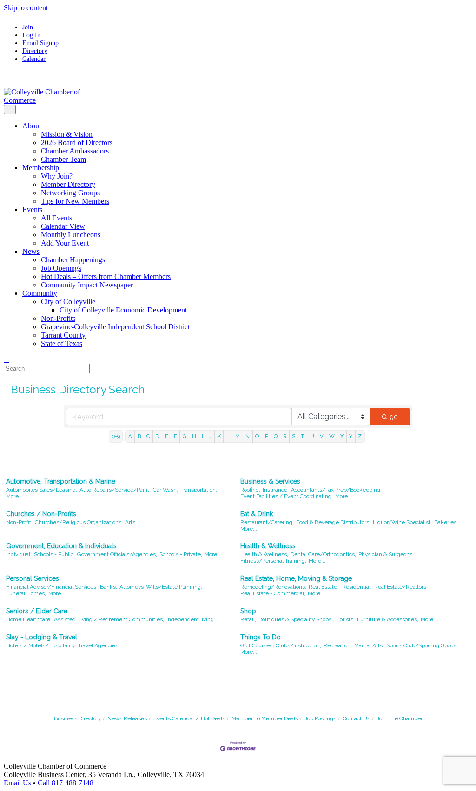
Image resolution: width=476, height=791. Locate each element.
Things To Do (260, 637)
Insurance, (276, 489)
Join (27, 27)
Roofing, (250, 489)
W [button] (332, 436)
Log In (31, 35)
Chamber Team (63, 159)
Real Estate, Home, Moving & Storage (296, 578)
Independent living (190, 619)
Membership (40, 168)
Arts (130, 522)
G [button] (184, 436)
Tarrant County (63, 335)
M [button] (237, 436)
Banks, (108, 587)
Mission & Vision (67, 134)
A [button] (130, 436)
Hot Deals (213, 718)
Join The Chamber (400, 718)
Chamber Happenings (73, 260)
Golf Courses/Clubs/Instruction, (280, 645)
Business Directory (77, 718)
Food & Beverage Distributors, (333, 522)
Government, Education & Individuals (61, 546)
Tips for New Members (75, 201)
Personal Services (32, 578)
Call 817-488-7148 (65, 783)
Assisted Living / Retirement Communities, (109, 619)
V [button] (322, 436)
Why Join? (57, 176)
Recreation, (338, 645)
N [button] (247, 436)
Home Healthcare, (29, 619)
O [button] (257, 436)
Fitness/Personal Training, (273, 561)
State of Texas (61, 343)
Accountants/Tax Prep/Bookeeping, (336, 489)
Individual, (19, 554)
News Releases (127, 718)
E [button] (166, 436)
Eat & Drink (256, 514)
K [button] (219, 436)
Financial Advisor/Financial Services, (52, 587)
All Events (56, 218)
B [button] (139, 436)
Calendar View (63, 226)
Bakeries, (446, 522)
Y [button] (350, 436)
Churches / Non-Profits (41, 514)
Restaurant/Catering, (267, 522)
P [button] (266, 436)
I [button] (202, 436)
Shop (248, 611)
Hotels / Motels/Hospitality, (41, 645)
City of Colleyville (68, 302)
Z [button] (360, 436)
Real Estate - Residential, (340, 587)
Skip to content (26, 8)
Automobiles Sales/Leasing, (41, 489)
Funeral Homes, (26, 593)
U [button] (312, 436)
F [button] (175, 436)
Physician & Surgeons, (386, 554)
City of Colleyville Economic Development (123, 310)
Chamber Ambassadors (75, 151)
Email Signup (40, 43)
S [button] (293, 436)
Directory (34, 50)
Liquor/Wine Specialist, (402, 522)
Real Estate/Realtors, (401, 587)
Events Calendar (173, 718)
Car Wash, (165, 489)
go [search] (394, 416)
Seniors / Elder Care (36, 611)
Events (32, 209)
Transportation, (198, 489)
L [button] (228, 436)
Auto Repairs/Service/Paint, (115, 489)
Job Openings (61, 268)
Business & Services (270, 481)
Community (39, 293)
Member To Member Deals (264, 718)
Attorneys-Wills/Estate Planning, (160, 587)
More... (14, 496)
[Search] (6, 359)
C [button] (148, 436)
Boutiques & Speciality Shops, (295, 619)
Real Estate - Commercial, (272, 593)
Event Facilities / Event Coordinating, (286, 496)
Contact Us (356, 718)
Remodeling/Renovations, (273, 587)
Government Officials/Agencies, (117, 554)
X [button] (342, 436)
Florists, (345, 619)
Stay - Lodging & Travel (41, 637)
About (31, 126)
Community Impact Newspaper (87, 285)
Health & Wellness (268, 546)
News (31, 251)
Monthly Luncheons (70, 235)
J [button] (210, 436)
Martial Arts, (369, 645)
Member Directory (68, 184)
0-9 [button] (116, 436)
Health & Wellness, (264, 554)
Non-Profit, (19, 522)
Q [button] (276, 436)
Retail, (248, 619)
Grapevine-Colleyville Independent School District (115, 327)
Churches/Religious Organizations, (79, 522)
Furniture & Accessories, (387, 619)
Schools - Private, (180, 554)
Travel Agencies (98, 645)
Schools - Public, (54, 554)
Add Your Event (65, 243)
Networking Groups (70, 193)
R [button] (284, 436)
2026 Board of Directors (76, 142)
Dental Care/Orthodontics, (323, 554)
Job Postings (320, 718)
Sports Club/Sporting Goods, (422, 645)
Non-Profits (58, 318)
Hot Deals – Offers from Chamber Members (106, 276)
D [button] (157, 436)
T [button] (302, 436)
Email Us (17, 783)
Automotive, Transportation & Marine (60, 481)
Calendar (34, 58)
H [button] (194, 436)
